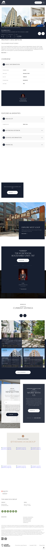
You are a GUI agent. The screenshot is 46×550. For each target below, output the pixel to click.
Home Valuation (27, 521)
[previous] (21, 315)
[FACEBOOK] (2, 511)
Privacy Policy (17, 410)
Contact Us (25, 522)
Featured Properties (28, 517)
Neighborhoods (27, 519)
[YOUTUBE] (16, 511)
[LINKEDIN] (8, 511)
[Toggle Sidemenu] (43, 2)
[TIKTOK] (13, 511)
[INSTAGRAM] (5, 511)
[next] (24, 315)
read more (24, 233)
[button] (34, 410)
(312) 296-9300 (38, 2)
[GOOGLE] (10, 511)
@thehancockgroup (23, 442)
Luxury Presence (23, 545)
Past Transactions (27, 518)
